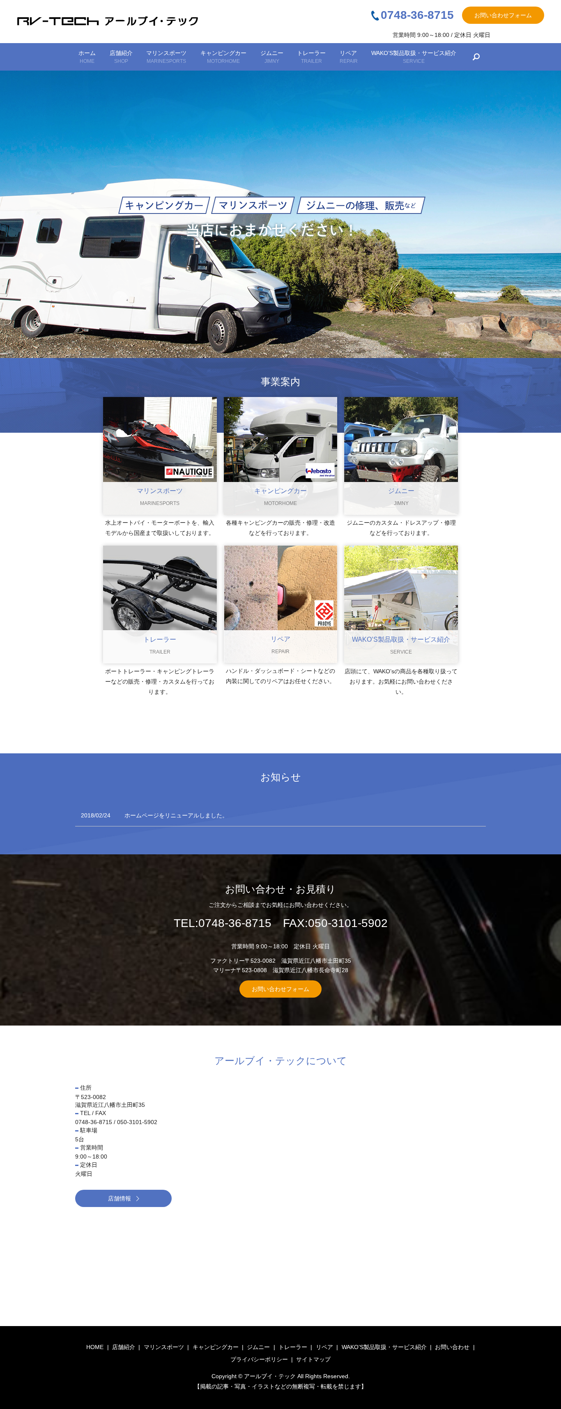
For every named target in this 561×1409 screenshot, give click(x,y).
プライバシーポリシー (259, 1359)
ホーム (87, 57)
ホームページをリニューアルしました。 (176, 815)
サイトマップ (313, 1359)
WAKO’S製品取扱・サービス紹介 (413, 57)
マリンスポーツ (166, 57)
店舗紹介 (121, 57)
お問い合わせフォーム (503, 15)
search (476, 57)
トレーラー (311, 57)
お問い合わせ (452, 1347)
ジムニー (271, 57)
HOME (94, 1347)
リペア (349, 57)
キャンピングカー (223, 57)
